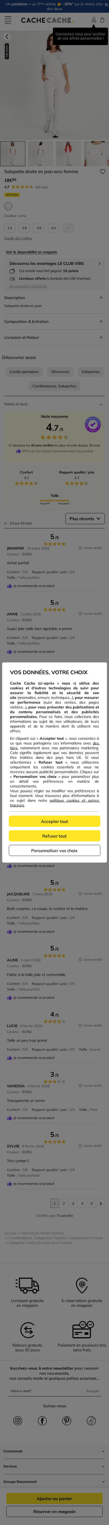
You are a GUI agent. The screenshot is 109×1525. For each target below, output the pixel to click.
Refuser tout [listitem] (54, 836)
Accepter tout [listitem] (54, 821)
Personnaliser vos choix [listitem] (54, 850)
